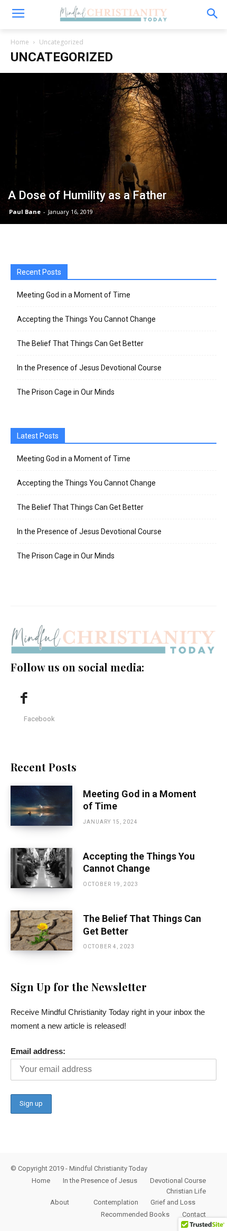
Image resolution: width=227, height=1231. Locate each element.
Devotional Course (178, 1181)
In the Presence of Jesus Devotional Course (89, 367)
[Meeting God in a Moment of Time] (41, 806)
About (59, 1202)
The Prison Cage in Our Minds (66, 392)
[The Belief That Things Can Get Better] (41, 930)
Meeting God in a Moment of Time (73, 295)
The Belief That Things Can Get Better (80, 343)
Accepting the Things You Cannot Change (86, 319)
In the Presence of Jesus (100, 1181)
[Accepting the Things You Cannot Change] (41, 868)
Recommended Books (135, 1214)
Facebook (39, 719)
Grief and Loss (172, 1202)
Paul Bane (25, 212)
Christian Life (186, 1191)
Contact (194, 1214)
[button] (211, 14)
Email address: (38, 1051)
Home (20, 42)
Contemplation (115, 1202)
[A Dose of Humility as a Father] (113, 148)
